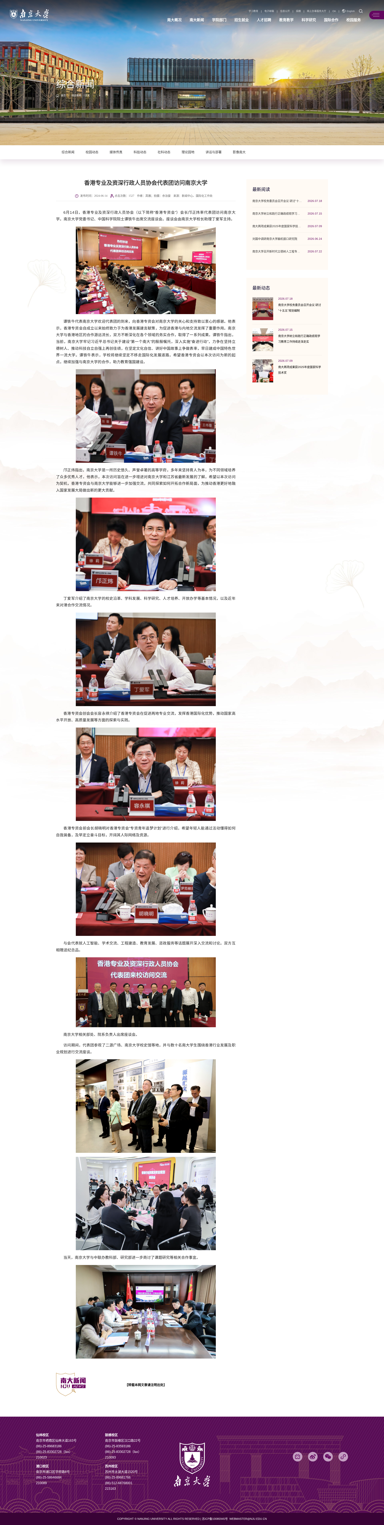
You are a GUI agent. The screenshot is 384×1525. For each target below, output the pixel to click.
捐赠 (298, 11)
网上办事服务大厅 (316, 11)
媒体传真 (116, 152)
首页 (63, 95)
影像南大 (239, 152)
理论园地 (188, 152)
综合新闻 (76, 95)
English (351, 11)
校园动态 (92, 152)
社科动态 (164, 152)
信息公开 (285, 11)
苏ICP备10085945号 (215, 1518)
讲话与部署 (214, 152)
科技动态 (140, 152)
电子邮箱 (269, 11)
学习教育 (253, 11)
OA (334, 11)
